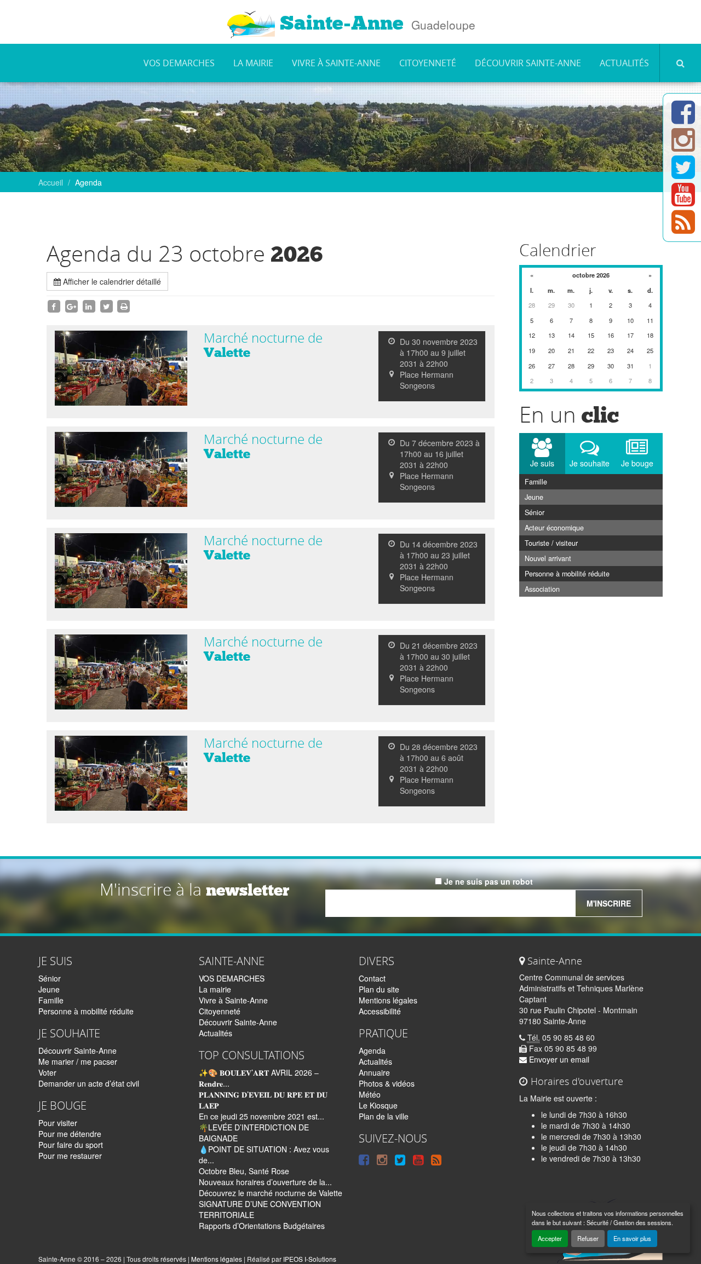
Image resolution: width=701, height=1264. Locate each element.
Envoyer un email (558, 1059)
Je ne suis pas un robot (487, 881)
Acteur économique (554, 528)
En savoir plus (632, 1238)
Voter (47, 1072)
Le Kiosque (378, 1105)
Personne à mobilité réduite (567, 574)
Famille (536, 482)
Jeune (534, 497)
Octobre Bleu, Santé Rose (244, 1170)
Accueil (50, 182)
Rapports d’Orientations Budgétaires (262, 1225)
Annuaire (374, 1072)
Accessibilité (380, 1011)
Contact (372, 978)
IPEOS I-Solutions (309, 1258)
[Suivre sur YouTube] (683, 200)
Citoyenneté (427, 63)
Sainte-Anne (339, 23)
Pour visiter (57, 1122)
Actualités (624, 63)
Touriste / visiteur (551, 543)
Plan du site (379, 989)
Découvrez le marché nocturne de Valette (270, 1192)
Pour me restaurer (70, 1155)
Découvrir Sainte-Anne (528, 63)
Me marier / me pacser (77, 1061)
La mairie (253, 63)
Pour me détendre (69, 1133)
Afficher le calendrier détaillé (111, 281)
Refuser (588, 1238)
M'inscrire (609, 903)
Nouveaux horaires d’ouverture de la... (265, 1181)
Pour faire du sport (70, 1144)
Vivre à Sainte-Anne (336, 63)
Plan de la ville (384, 1116)
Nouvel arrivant (548, 558)
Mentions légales (388, 1000)
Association (542, 589)
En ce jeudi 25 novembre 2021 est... (261, 1116)
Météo (370, 1094)
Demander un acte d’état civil (88, 1083)
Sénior (534, 512)
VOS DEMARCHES (179, 63)
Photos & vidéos (387, 1083)
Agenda (372, 1050)
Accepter (550, 1238)
